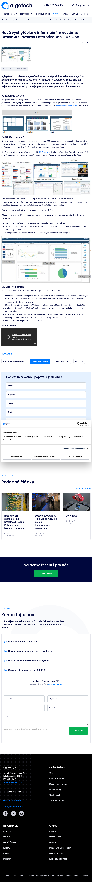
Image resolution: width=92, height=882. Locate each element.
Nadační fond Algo (11, 842)
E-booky (6, 853)
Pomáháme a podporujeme (60, 848)
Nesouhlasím (16, 456)
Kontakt (74, 14)
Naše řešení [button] (9, 14)
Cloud (52, 773)
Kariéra (6, 848)
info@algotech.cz (81, 5)
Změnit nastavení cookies (74, 449)
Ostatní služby (55, 795)
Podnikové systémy (57, 778)
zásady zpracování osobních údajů (37, 729)
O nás (66, 14)
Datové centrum (56, 853)
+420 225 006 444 (53, 5)
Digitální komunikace (58, 784)
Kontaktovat (46, 574)
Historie (52, 842)
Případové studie (42, 14)
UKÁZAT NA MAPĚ (12, 782)
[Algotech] (16, 5)
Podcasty (7, 859)
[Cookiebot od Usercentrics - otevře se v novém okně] (78, 424)
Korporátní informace (58, 859)
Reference (7, 831)
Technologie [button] (25, 14)
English (84, 14)
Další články (83, 488)
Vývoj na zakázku (56, 801)
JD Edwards (44, 152)
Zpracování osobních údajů (53, 875)
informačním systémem (66, 106)
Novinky (56, 14)
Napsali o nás (55, 837)
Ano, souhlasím (75, 456)
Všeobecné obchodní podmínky (77, 875)
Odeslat (78, 731)
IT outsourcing (55, 789)
